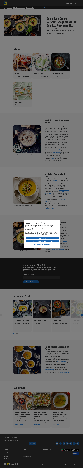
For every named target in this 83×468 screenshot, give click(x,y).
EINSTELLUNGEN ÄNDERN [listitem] (42, 244)
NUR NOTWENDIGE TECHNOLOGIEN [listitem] (42, 241)
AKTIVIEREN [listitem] (42, 238)
